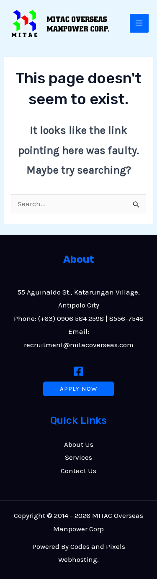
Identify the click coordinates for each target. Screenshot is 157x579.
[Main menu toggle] (139, 23)
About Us (78, 444)
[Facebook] (78, 371)
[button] (78, 389)
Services (78, 457)
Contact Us (78, 470)
